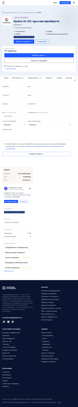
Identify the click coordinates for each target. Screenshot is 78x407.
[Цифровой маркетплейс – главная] (3, 2)
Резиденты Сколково (9, 350)
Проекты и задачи (47, 302)
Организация (38, 112)
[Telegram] (4, 321)
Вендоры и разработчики (11, 332)
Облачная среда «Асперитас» (15, 252)
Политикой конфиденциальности (36, 146)
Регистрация (65, 3)
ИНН (9, 112)
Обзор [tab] (6, 78)
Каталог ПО (15, 12)
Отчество (6, 95)
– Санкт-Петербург (9, 347)
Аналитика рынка (47, 356)
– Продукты (45, 341)
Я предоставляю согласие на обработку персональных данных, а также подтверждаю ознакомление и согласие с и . (35, 146)
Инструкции (6, 375)
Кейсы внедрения (8, 338)
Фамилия (5, 86)
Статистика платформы (10, 384)
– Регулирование (47, 335)
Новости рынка (46, 332)
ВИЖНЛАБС (17, 25)
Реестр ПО (6, 353)
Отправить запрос (36, 154)
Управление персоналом (50, 299)
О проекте (5, 372)
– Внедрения (45, 344)
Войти (55, 3)
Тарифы (5, 381)
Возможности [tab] (18, 78)
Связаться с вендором (39, 60)
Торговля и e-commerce (49, 296)
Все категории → (47, 320)
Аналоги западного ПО (49, 317)
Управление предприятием (50, 291)
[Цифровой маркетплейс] (19, 288)
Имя (29, 86)
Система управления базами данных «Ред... (13, 267)
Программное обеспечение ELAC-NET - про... (17, 262)
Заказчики (5, 335)
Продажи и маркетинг (49, 294)
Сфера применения (34, 121)
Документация (11, 69)
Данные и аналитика (28, 12)
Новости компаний (48, 353)
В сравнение (42, 41)
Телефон (5, 104)
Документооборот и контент (51, 308)
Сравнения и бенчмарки (49, 359)
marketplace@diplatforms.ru (12, 318)
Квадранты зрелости (48, 362)
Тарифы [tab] (49, 78)
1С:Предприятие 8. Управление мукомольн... (17, 247)
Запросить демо (39, 55)
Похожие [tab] (69, 78)
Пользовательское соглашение (43, 402)
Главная (7, 12)
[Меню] (74, 3)
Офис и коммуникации (49, 311)
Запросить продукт (24, 41)
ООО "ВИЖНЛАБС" (24, 173)
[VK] (8, 321)
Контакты (23, 201)
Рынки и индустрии (9, 356)
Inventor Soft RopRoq (12, 257)
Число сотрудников (9, 121)
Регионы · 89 (6, 341)
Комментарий (7, 129)
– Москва (5, 344)
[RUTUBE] (12, 321)
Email (30, 95)
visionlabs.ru (26, 180)
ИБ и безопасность (48, 314)
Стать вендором (8, 359)
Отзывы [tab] (59, 78)
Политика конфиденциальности (15, 402)
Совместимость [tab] (34, 78)
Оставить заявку (11, 201)
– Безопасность (46, 347)
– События (45, 350)
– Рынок (44, 338)
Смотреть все (9, 271)
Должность (32, 104)
